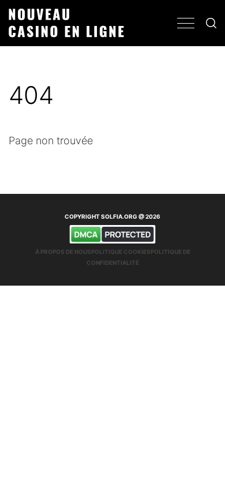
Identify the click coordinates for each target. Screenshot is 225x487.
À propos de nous (63, 251)
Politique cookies (121, 251)
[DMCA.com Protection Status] (112, 234)
